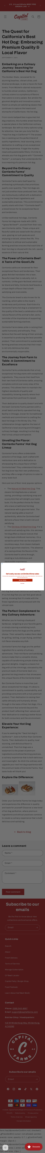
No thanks (22, 583)
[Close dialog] (2, 563)
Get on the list (22, 580)
